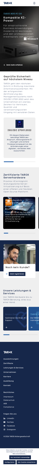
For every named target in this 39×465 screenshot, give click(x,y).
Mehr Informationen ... (19, 453)
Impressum (9, 397)
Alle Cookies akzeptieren (27, 462)
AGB (5, 404)
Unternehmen (10, 372)
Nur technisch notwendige (20, 457)
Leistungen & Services (14, 368)
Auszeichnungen (11, 359)
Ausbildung (9, 381)
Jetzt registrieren (17, 274)
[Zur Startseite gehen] (8, 3)
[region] (19, 140)
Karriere (7, 377)
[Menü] (34, 3)
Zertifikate (8, 363)
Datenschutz (9, 400)
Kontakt (7, 385)
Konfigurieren (9, 462)
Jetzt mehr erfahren (14, 65)
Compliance (9, 407)
